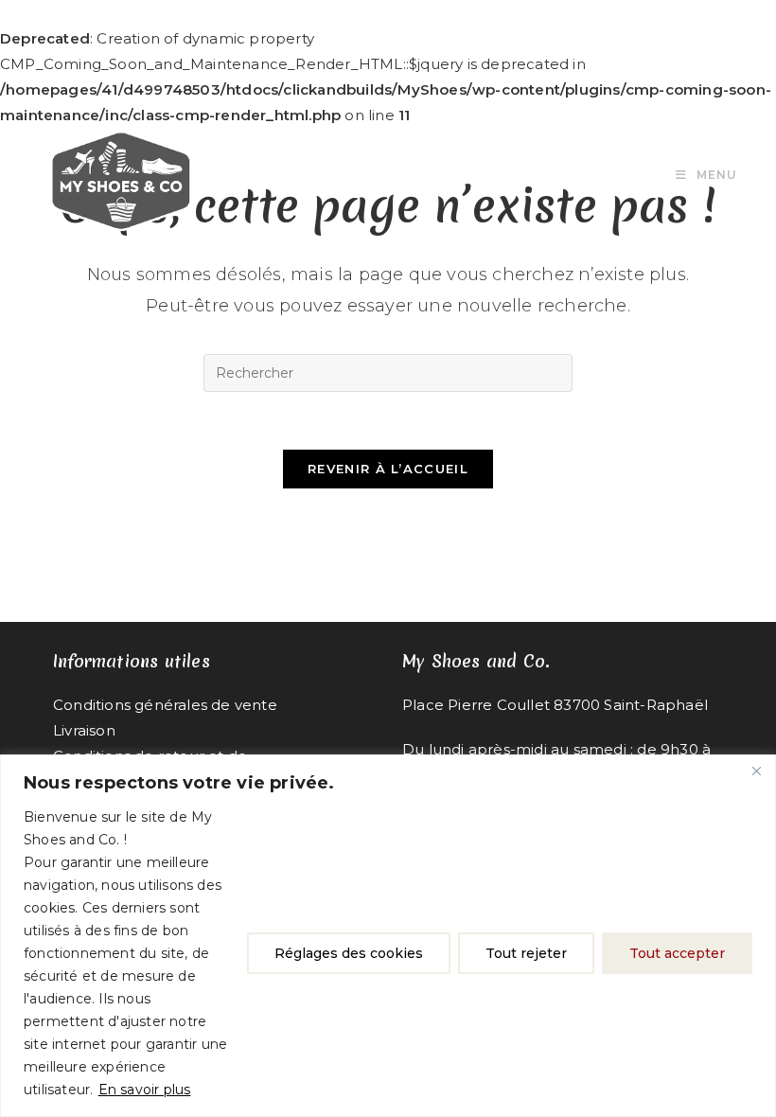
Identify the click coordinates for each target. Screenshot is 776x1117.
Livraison (84, 730)
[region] (388, 935)
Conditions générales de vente (165, 705)
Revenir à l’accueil (388, 468)
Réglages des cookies (348, 953)
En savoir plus (144, 1089)
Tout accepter (677, 953)
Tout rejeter (526, 953)
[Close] (756, 770)
